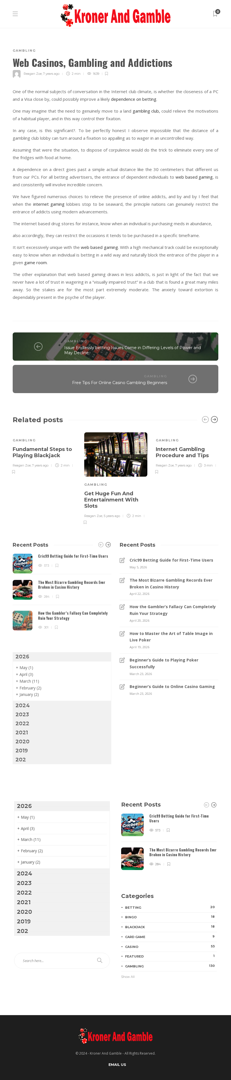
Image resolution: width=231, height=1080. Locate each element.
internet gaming (49, 204)
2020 (22, 742)
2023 (22, 714)
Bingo (170, 917)
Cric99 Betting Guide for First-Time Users (171, 560)
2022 (22, 723)
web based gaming (194, 177)
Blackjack (170, 927)
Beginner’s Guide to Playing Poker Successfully (164, 663)
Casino (170, 946)
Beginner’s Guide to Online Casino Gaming (172, 686)
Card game (170, 936)
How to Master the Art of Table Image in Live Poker (171, 637)
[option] (44, 452)
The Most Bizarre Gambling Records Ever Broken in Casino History (171, 583)
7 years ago (51, 74)
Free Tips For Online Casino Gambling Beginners (119, 382)
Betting (170, 907)
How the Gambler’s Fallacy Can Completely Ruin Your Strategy (173, 610)
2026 (22, 657)
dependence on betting (133, 99)
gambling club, (146, 111)
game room (35, 262)
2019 (21, 751)
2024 (22, 705)
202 (20, 760)
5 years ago (112, 516)
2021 (21, 733)
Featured (170, 956)
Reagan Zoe (33, 74)
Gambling (24, 50)
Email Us (117, 1065)
